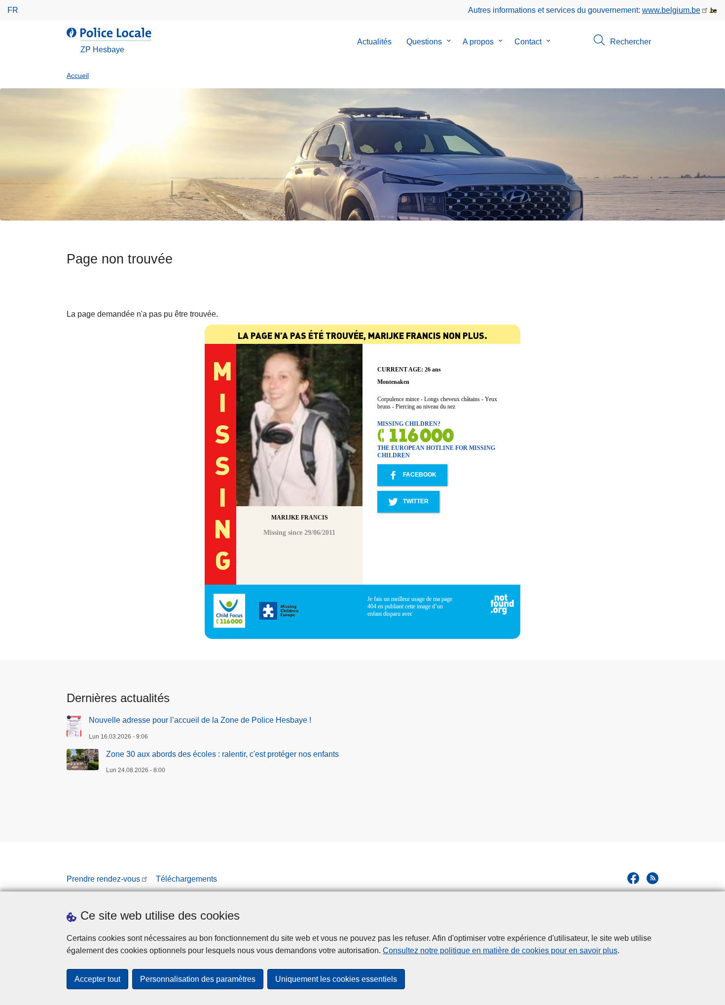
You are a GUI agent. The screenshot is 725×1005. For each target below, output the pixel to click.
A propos (478, 41)
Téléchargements (186, 879)
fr (12, 10)
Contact (528, 41)
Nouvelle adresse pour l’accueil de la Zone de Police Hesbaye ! (200, 720)
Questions (424, 41)
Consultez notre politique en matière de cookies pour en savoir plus (500, 950)
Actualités (374, 41)
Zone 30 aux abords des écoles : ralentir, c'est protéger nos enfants (222, 754)
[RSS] (652, 878)
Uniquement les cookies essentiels (336, 979)
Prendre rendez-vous (103, 879)
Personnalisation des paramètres (197, 979)
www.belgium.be (671, 10)
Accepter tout (97, 979)
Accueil (78, 75)
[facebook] (633, 878)
